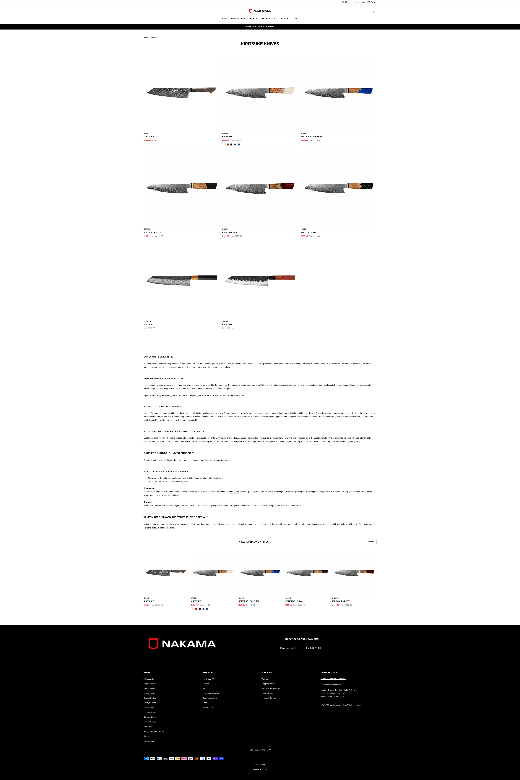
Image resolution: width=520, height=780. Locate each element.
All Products (149, 679)
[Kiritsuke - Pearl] (224, 144)
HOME (224, 18)
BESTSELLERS (238, 18)
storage (153, 505)
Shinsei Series (150, 698)
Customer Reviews (211, 693)
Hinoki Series (149, 688)
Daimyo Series (150, 703)
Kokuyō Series (150, 707)
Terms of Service (268, 698)
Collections (154, 38)
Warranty (265, 679)
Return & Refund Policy (271, 688)
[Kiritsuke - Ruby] (227, 144)
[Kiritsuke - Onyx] (231, 144)
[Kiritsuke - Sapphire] (235, 144)
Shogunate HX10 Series (154, 731)
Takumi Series (150, 712)
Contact (206, 684)
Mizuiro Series (150, 722)
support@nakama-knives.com (333, 678)
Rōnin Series (149, 727)
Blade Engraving (210, 698)
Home (146, 38)
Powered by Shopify (260, 769)
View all (370, 541)
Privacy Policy (267, 693)
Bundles (147, 736)
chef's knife (263, 385)
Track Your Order (210, 679)
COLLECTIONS (268, 18)
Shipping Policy (267, 684)
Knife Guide (208, 703)
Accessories (149, 741)
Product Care (208, 707)
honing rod (234, 491)
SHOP (252, 18)
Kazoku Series (150, 717)
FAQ (296, 18)
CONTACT (285, 18)
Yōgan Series (149, 684)
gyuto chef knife (208, 438)
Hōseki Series (149, 693)
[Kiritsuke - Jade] (238, 144)
